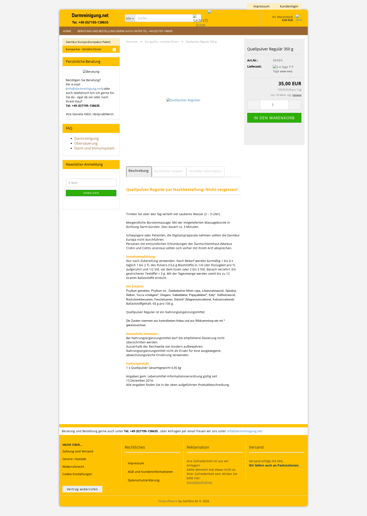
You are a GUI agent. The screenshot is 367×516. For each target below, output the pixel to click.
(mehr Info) (286, 71)
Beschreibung (138, 170)
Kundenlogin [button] (288, 6)
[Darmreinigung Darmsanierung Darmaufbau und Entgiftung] (90, 18)
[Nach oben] (355, 510)
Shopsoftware (168, 501)
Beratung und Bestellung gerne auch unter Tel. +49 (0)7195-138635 (125, 31)
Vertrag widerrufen (82, 489)
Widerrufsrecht (73, 467)
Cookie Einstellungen (77, 474)
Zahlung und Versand (77, 451)
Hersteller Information (205, 171)
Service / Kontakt (74, 459)
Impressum (261, 6)
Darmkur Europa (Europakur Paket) (88, 42)
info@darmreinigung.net (84, 89)
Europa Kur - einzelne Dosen (83, 49)
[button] (253, 105)
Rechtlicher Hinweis (168, 171)
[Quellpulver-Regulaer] (183, 100)
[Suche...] (197, 18)
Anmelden (91, 193)
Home (67, 31)
